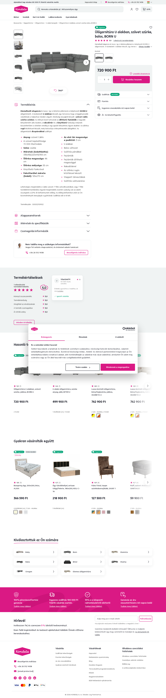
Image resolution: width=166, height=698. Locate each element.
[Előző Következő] (27, 371)
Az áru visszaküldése (63, 661)
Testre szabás (81, 367)
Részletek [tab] (83, 337)
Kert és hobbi (39, 17)
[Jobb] (109, 58)
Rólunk (91, 673)
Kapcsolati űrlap (91, 2)
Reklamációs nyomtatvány (99, 657)
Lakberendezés (55, 17)
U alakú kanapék (51, 23)
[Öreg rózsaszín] (103, 512)
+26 (18, 89)
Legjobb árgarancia (141, 73)
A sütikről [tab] (119, 337)
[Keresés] (38, 9)
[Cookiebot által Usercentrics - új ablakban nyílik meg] (124, 329)
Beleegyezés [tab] (46, 337)
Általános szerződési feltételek (134, 656)
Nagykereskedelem (96, 677)
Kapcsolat (92, 653)
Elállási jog (126, 664)
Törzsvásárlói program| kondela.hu (102, 669)
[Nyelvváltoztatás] (149, 2)
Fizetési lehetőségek (63, 657)
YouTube (24, 677)
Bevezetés (18, 23)
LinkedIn (34, 677)
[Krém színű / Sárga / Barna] (93, 416)
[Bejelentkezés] (131, 9)
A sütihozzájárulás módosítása (133, 668)
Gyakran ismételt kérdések (66, 665)
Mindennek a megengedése (117, 367)
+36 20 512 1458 (137, 2)
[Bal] (99, 58)
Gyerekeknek (71, 17)
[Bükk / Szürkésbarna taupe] (98, 512)
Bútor (16, 17)
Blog (90, 661)
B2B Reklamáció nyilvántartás (100, 680)
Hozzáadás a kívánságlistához (150, 27)
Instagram (20, 677)
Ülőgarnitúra (39, 23)
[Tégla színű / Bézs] (98, 416)
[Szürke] (109, 512)
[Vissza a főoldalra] (21, 9)
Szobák (26, 17)
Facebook (15, 677)
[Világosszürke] (26, 512)
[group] (58, 62)
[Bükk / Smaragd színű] (93, 512)
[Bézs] (15, 512)
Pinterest (29, 677)
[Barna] (132, 512)
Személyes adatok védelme (132, 660)
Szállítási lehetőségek (64, 653)
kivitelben (60, 291)
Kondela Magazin (95, 665)
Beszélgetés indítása (116, 2)
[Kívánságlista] (136, 9)
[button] (123, 94)
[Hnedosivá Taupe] (21, 512)
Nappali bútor (28, 23)
